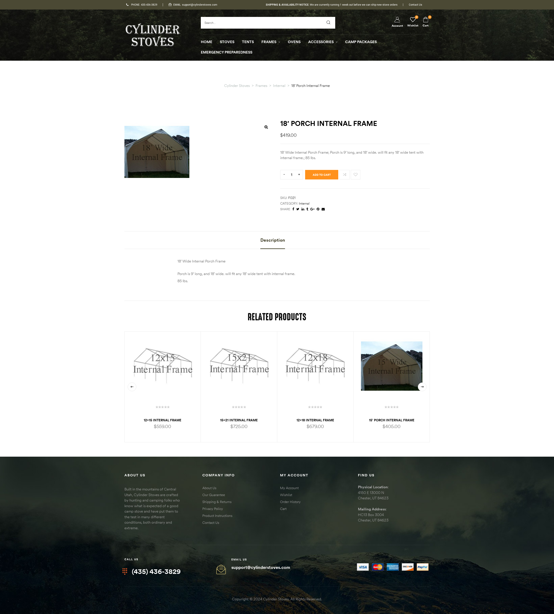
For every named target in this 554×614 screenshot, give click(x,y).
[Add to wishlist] (355, 174)
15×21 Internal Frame (239, 420)
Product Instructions (217, 515)
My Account (289, 488)
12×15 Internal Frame (162, 420)
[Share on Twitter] (297, 209)
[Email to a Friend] (323, 209)
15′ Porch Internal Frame (391, 420)
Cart (283, 509)
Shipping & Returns (217, 502)
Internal (304, 203)
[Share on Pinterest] (318, 209)
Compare (344, 174)
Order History (290, 502)
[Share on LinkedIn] (302, 209)
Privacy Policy (212, 509)
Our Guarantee (213, 495)
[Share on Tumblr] (307, 209)
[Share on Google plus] (312, 209)
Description (272, 240)
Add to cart (322, 174)
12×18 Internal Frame (315, 420)
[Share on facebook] (293, 209)
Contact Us (210, 522)
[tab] (272, 243)
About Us (209, 488)
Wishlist (286, 495)
